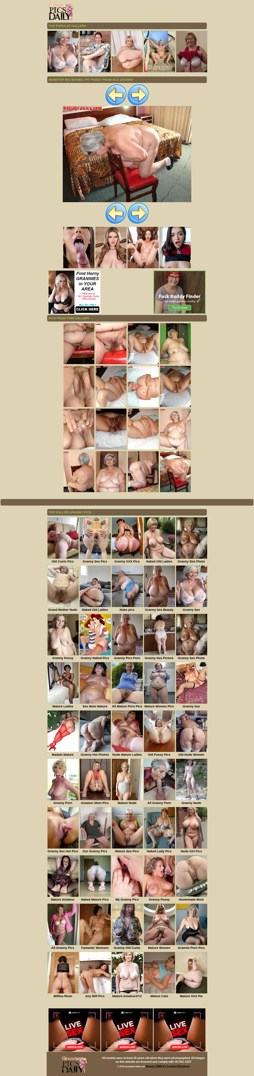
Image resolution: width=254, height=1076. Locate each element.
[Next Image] (138, 104)
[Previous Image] (116, 104)
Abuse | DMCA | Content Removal (167, 1066)
